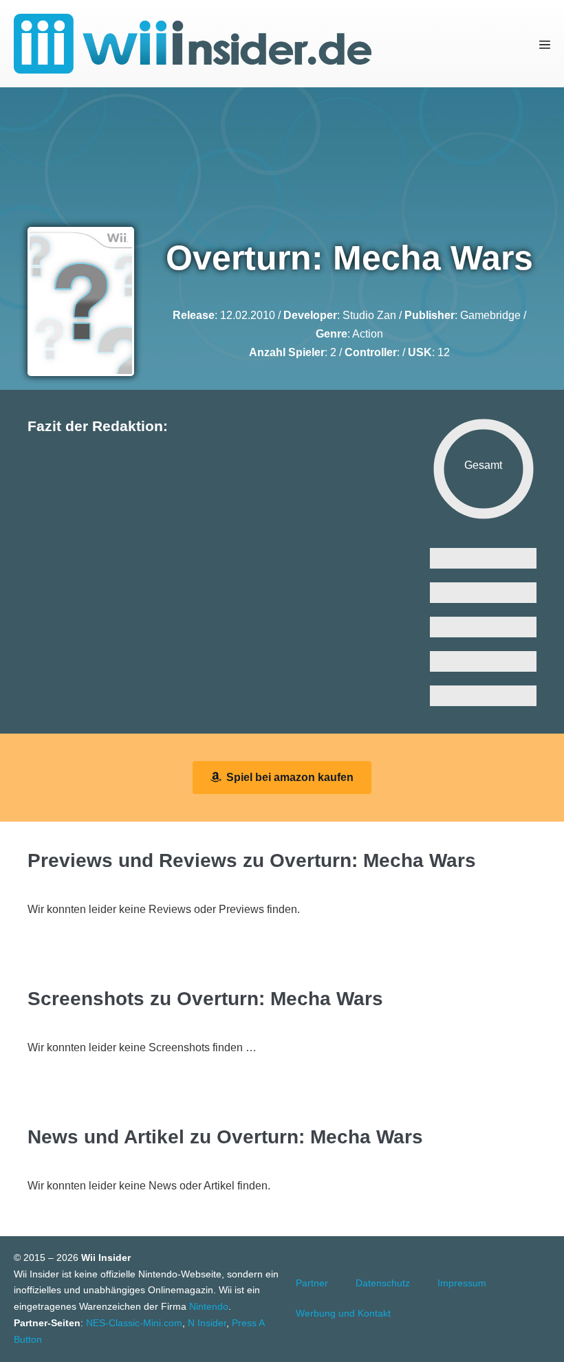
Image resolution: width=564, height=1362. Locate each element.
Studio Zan (369, 315)
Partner (312, 1282)
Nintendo (208, 1306)
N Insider (207, 1322)
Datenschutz (383, 1282)
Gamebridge (490, 315)
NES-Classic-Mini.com (134, 1322)
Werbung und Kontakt (343, 1313)
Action (367, 334)
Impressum (461, 1282)
